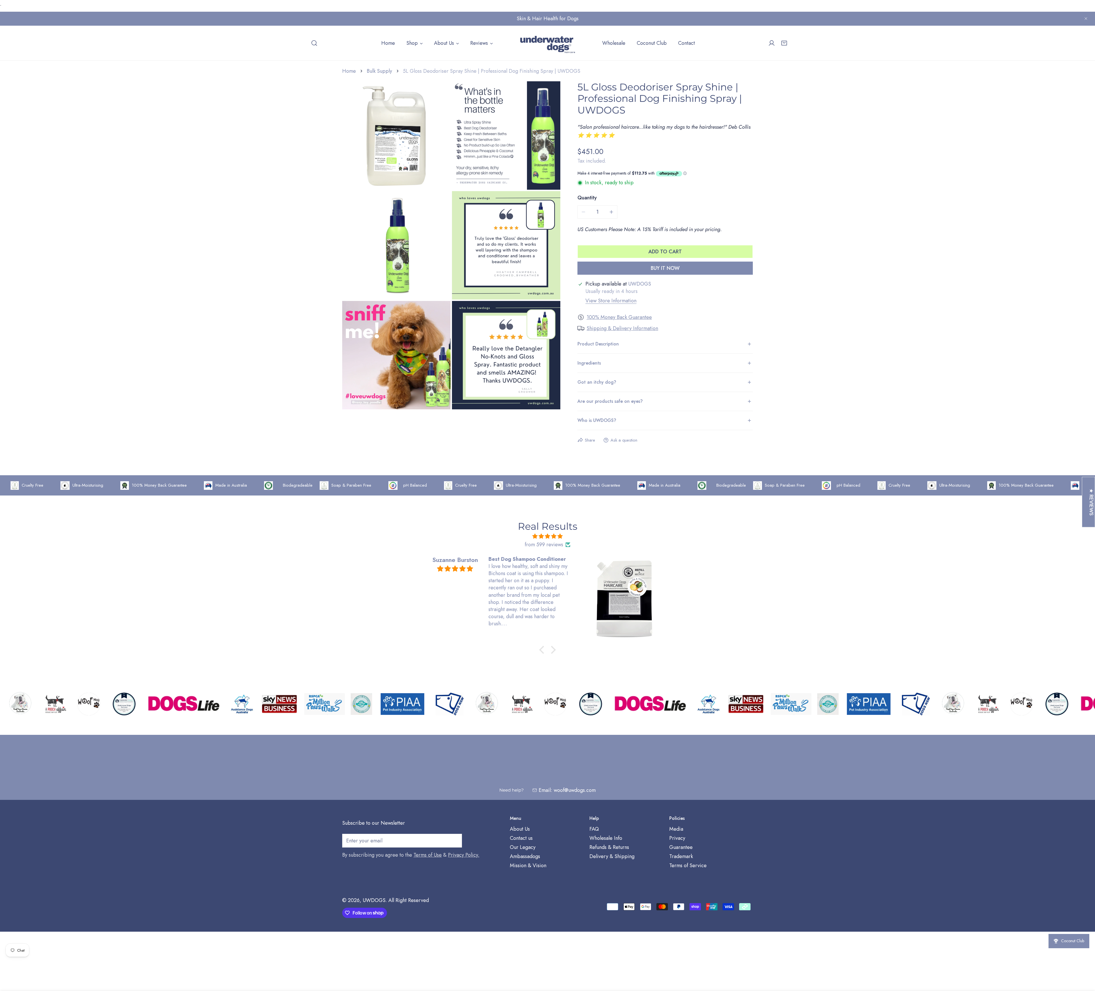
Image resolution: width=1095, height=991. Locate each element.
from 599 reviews (544, 544)
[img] (547, 536)
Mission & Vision (528, 865)
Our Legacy (523, 847)
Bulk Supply (379, 71)
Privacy (677, 838)
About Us (520, 829)
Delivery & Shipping (611, 856)
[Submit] (454, 840)
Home (349, 71)
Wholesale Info (605, 838)
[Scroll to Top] (1084, 960)
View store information (610, 301)
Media (676, 829)
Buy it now (665, 268)
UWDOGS (374, 900)
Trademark (681, 856)
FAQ (594, 829)
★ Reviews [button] (1091, 502)
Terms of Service (688, 865)
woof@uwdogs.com (575, 790)
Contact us (521, 838)
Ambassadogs (525, 856)
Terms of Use (427, 855)
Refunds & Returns (609, 847)
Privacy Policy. (463, 855)
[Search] (314, 43)
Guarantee (681, 847)
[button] (784, 43)
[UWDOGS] (547, 43)
